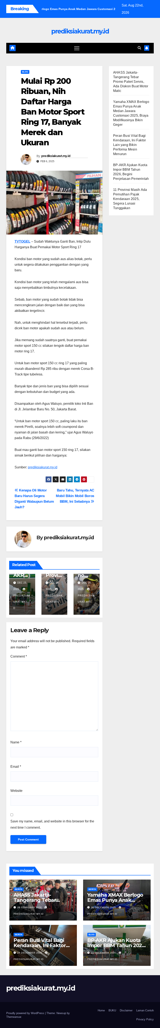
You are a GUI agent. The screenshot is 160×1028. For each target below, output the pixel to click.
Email (15, 766)
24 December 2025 (30, 952)
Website (16, 790)
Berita (18, 889)
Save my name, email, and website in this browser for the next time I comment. (52, 824)
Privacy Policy (145, 1019)
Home (101, 1010)
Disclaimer (126, 1010)
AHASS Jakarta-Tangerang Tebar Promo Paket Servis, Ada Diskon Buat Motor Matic (130, 82)
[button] (139, 48)
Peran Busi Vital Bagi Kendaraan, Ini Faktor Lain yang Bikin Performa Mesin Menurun (129, 145)
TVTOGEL (22, 241)
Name (15, 742)
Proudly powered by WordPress (25, 1013)
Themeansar (13, 1016)
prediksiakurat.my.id (80, 31)
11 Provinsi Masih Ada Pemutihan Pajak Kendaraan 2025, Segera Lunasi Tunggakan (130, 199)
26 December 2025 (104, 907)
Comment (18, 656)
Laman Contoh (145, 1010)
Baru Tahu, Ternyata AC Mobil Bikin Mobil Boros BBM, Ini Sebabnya (75, 496)
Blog (25, 72)
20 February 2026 (29, 907)
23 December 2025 (104, 952)
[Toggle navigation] (77, 48)
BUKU (112, 1010)
